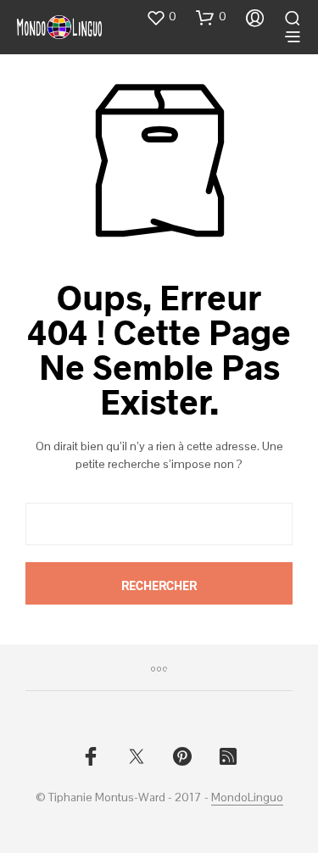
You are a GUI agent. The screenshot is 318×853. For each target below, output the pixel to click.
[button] (161, 16)
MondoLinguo (247, 798)
